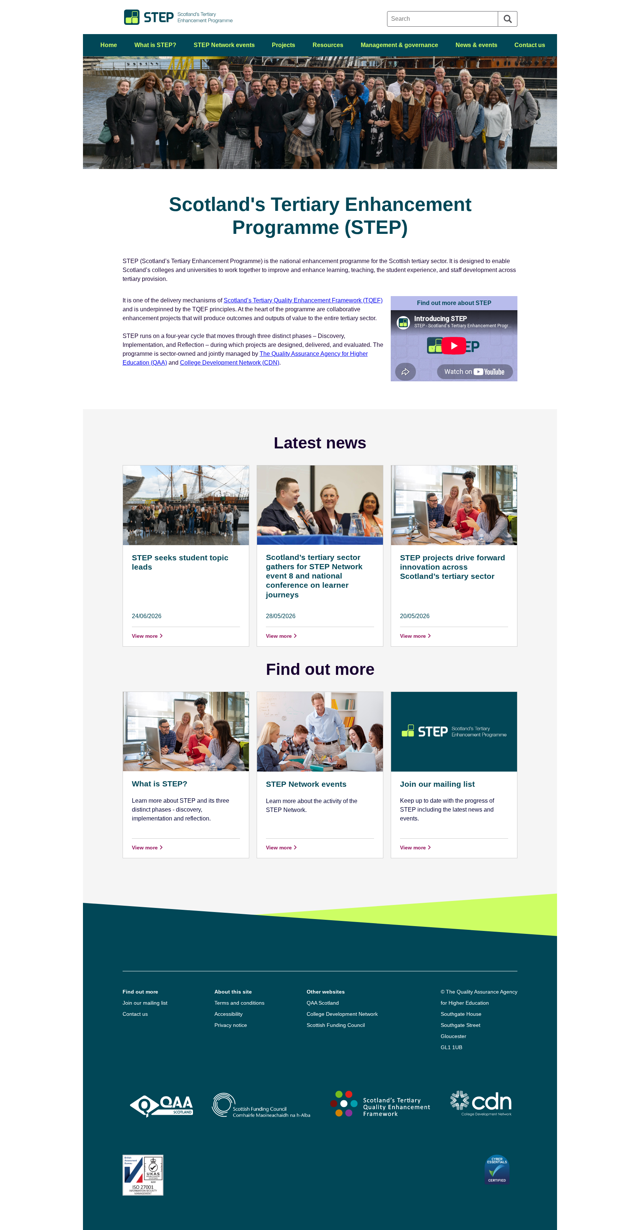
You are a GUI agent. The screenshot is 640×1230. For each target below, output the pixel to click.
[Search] (507, 19)
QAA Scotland (323, 1003)
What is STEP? (155, 45)
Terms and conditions (239, 1003)
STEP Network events (224, 45)
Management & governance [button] (399, 45)
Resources (328, 45)
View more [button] (145, 636)
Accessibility (228, 1014)
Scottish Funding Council (336, 1025)
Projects (283, 45)
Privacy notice (230, 1025)
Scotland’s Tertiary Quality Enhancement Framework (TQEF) (303, 300)
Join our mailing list (145, 1003)
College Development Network (342, 1014)
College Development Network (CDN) (229, 362)
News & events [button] (476, 45)
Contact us (529, 45)
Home (108, 45)
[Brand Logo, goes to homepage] (221, 17)
